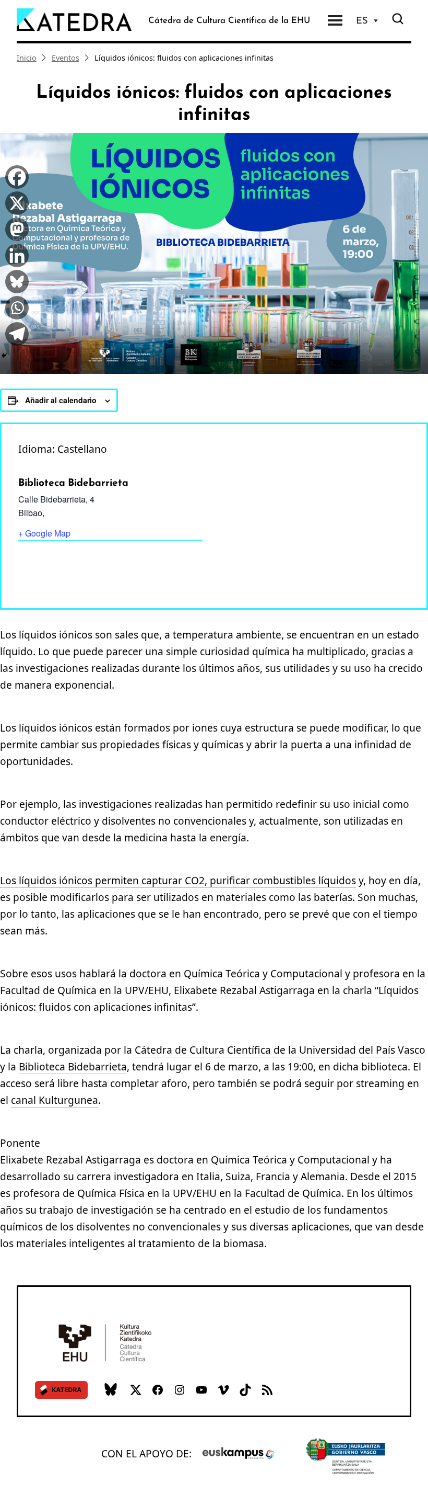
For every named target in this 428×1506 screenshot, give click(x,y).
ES (361, 20)
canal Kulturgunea (54, 1100)
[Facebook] (14, 176)
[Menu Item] (335, 20)
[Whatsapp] (14, 306)
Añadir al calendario (61, 400)
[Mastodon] (14, 228)
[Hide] (4, 355)
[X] (14, 202)
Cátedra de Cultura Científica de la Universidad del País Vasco (280, 1050)
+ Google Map (44, 533)
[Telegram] (14, 333)
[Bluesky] (14, 280)
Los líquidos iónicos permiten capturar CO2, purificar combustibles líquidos (178, 880)
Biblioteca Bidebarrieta (73, 1066)
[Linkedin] (14, 254)
